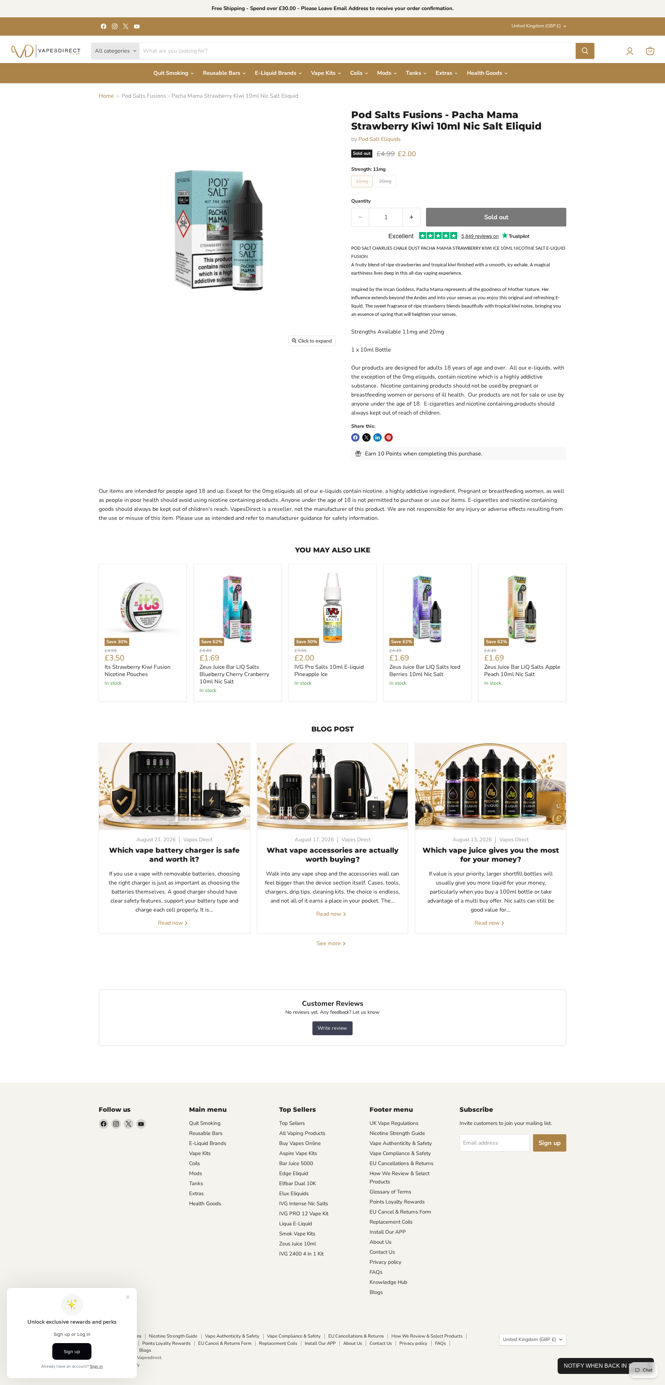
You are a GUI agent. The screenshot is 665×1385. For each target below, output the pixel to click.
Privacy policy (385, 1262)
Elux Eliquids (294, 1193)
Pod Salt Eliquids (379, 139)
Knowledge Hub (388, 1282)
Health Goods (485, 73)
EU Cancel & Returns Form (400, 1211)
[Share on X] (366, 437)
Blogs (376, 1292)
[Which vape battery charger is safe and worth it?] (174, 786)
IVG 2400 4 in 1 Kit (301, 1253)
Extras (445, 73)
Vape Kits (324, 73)
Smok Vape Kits (297, 1233)
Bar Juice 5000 (296, 1163)
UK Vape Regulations (394, 1123)
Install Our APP (388, 1231)
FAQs (376, 1272)
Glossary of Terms (390, 1191)
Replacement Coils (391, 1221)
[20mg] (386, 189)
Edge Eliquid (293, 1173)
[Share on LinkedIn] (377, 437)
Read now (171, 923)
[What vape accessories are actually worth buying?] (332, 786)
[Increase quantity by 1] (411, 217)
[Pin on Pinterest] (388, 437)
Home (106, 96)
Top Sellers (292, 1123)
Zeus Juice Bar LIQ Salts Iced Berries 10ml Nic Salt (424, 670)
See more (329, 943)
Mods (385, 73)
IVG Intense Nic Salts (303, 1203)
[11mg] (362, 189)
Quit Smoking (171, 73)
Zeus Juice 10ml (297, 1243)
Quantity (361, 201)
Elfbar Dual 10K (297, 1183)
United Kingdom (536, 26)
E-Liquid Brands (276, 73)
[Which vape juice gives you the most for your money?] (490, 786)
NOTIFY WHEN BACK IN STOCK (606, 1366)
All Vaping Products (302, 1133)
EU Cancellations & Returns (401, 1163)
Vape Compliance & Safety (400, 1153)
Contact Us (382, 1252)
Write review (332, 1028)
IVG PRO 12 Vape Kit (303, 1213)
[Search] (585, 51)
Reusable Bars (222, 73)
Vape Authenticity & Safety (401, 1143)
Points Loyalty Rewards (397, 1201)
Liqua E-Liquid (295, 1223)
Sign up (550, 1143)
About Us (380, 1241)
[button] (629, 51)
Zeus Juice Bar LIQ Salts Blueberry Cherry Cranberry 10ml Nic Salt (234, 674)
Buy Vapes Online (300, 1143)
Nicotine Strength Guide (397, 1133)
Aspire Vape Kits (298, 1153)
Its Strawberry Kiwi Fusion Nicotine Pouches (137, 670)
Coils (357, 73)
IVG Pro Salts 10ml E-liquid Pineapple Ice (329, 670)
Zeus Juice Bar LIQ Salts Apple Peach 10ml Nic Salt (522, 670)
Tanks (414, 73)
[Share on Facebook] (355, 437)
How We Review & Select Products (426, 1336)
